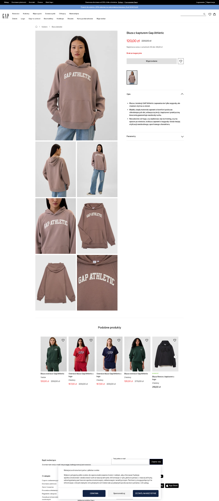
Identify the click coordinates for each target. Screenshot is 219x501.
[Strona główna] (36, 27)
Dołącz (120, 2)
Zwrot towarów (48, 487)
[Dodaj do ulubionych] (63, 340)
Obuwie (70, 19)
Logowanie (200, 2)
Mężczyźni (37, 14)
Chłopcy (62, 14)
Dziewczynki (50, 14)
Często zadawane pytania (51, 480)
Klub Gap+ (49, 2)
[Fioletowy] (132, 77)
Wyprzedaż (101, 19)
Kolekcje (60, 19)
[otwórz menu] (20, 13)
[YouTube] (161, 476)
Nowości (15, 14)
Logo (23, 19)
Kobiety (26, 14)
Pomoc (40, 2)
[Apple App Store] (172, 485)
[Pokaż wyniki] (204, 14)
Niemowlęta (74, 14)
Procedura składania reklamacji (53, 490)
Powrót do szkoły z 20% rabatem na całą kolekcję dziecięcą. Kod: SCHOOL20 (109, 7)
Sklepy (6, 2)
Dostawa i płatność (19, 2)
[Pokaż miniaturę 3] (55, 226)
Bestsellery (48, 19)
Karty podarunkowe (85, 19)
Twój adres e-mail (119, 458)
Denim (14, 19)
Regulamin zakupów (49, 494)
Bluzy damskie (57, 27)
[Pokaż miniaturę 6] (97, 283)
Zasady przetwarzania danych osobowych (53, 498)
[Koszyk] (214, 14)
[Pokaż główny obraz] (76, 85)
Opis (128, 94)
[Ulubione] (210, 14)
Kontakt (32, 2)
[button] (181, 61)
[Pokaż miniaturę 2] (97, 169)
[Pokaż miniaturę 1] (55, 169)
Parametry (131, 136)
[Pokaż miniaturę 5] (55, 283)
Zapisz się (156, 462)
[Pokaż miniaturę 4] (97, 226)
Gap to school (34, 19)
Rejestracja (210, 2)
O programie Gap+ (131, 2)
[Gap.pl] (6, 16)
